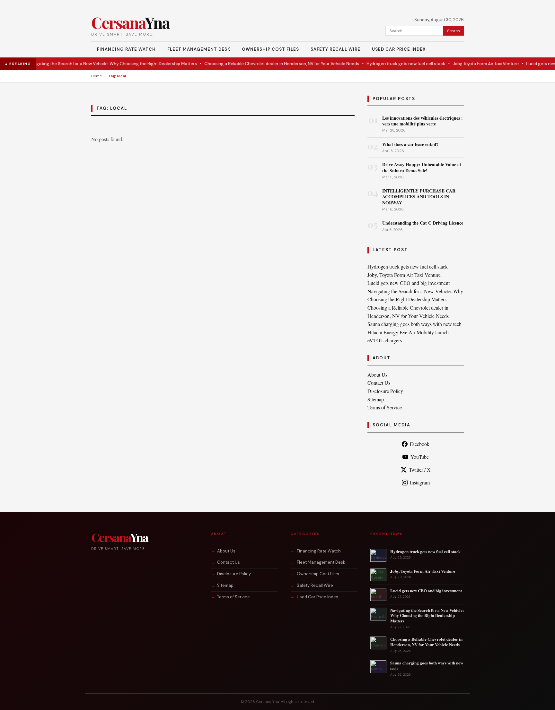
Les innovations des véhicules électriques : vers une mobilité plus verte (422, 121)
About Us (377, 374)
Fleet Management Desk (198, 49)
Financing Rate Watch (126, 49)
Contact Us (378, 382)
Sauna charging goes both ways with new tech (414, 324)
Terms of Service (384, 407)
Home (96, 76)
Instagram (420, 482)
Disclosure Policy (385, 391)
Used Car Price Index (399, 49)
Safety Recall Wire (335, 49)
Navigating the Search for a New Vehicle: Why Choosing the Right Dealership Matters (101, 63)
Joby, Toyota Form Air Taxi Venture (474, 63)
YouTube (419, 456)
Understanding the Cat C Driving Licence (422, 222)
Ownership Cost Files (270, 49)
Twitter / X (420, 469)
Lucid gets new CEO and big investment (408, 282)
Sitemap (375, 399)
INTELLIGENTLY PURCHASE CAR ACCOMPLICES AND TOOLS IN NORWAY (418, 196)
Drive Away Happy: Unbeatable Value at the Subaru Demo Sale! (421, 167)
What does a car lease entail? (410, 144)
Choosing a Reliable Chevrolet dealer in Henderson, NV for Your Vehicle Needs (270, 63)
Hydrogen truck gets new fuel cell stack (394, 63)
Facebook (419, 444)
